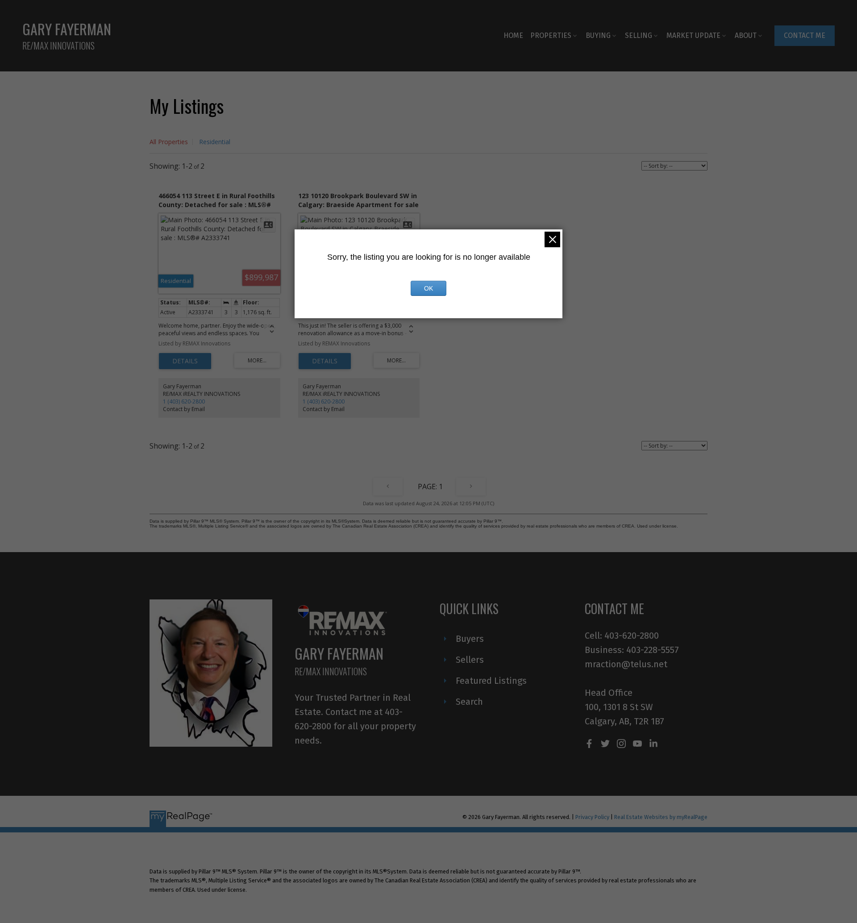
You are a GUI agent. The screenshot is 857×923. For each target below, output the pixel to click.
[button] (804, 35)
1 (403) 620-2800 (184, 401)
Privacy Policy (592, 817)
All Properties (169, 141)
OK (428, 288)
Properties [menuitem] (550, 35)
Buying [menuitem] (598, 35)
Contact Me (804, 35)
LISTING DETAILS (185, 361)
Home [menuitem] (513, 35)
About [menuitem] (746, 35)
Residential (214, 141)
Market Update (693, 35)
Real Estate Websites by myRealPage (660, 817)
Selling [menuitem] (638, 35)
